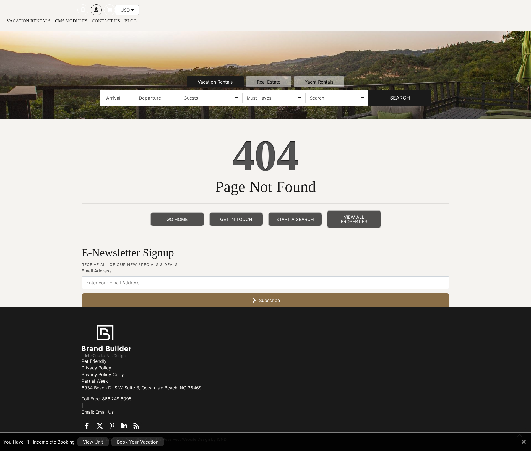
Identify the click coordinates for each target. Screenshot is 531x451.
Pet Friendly (94, 361)
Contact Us (106, 21)
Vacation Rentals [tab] (215, 82)
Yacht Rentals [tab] (319, 82)
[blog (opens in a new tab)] (136, 425)
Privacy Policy (96, 368)
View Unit (93, 442)
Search (400, 98)
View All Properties (354, 219)
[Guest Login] (96, 9)
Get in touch (236, 219)
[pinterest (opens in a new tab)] (112, 425)
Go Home (177, 219)
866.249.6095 (117, 399)
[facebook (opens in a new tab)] (87, 425)
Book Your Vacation (137, 442)
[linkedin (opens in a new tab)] (124, 425)
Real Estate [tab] (268, 82)
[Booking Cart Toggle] (109, 9)
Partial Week (95, 381)
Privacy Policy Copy (103, 374)
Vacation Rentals (29, 21)
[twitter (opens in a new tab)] (99, 425)
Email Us (104, 412)
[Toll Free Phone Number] (82, 9)
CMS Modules (71, 21)
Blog (130, 21)
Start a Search (295, 219)
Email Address (97, 270)
